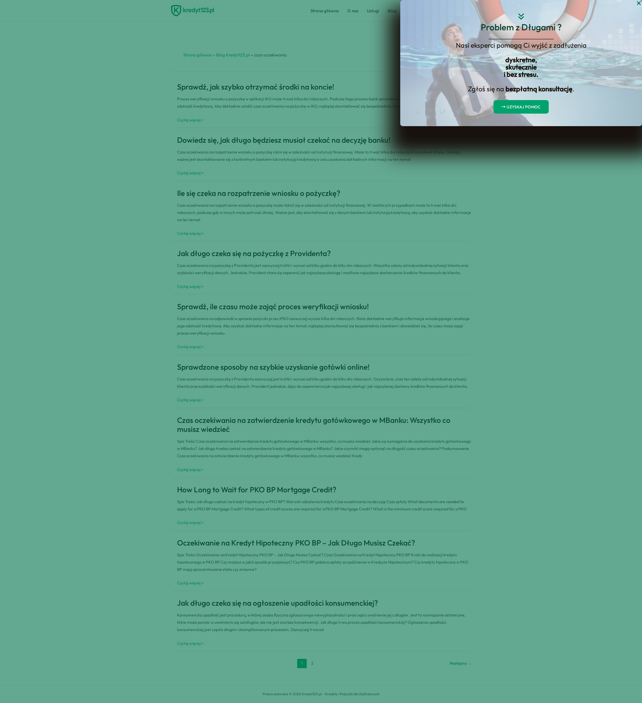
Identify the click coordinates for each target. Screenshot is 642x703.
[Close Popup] (639, 3)
